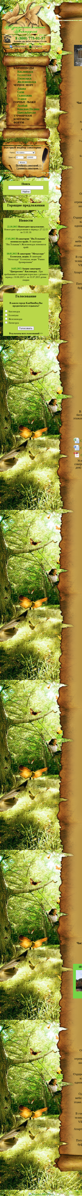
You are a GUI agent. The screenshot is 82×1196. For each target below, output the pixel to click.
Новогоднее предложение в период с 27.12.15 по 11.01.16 (26, 229)
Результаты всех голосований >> (26, 333)
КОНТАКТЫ (21, 119)
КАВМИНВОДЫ (24, 68)
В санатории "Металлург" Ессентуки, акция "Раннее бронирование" (26, 258)
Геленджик (24, 95)
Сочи (20, 91)
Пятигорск (24, 78)
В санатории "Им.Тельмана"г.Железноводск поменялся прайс (26, 243)
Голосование (25, 296)
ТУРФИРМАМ (23, 115)
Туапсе (22, 98)
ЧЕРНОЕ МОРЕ (24, 85)
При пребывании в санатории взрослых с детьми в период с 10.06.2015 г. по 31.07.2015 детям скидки (26, 274)
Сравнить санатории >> (29, 168)
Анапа (21, 88)
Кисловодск (25, 71)
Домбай (22, 105)
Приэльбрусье (26, 112)
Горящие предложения (26, 205)
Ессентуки (24, 74)
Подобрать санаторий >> (29, 165)
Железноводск (26, 81)
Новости (26, 220)
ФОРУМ (19, 122)
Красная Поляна (28, 108)
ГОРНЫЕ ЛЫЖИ (25, 102)
